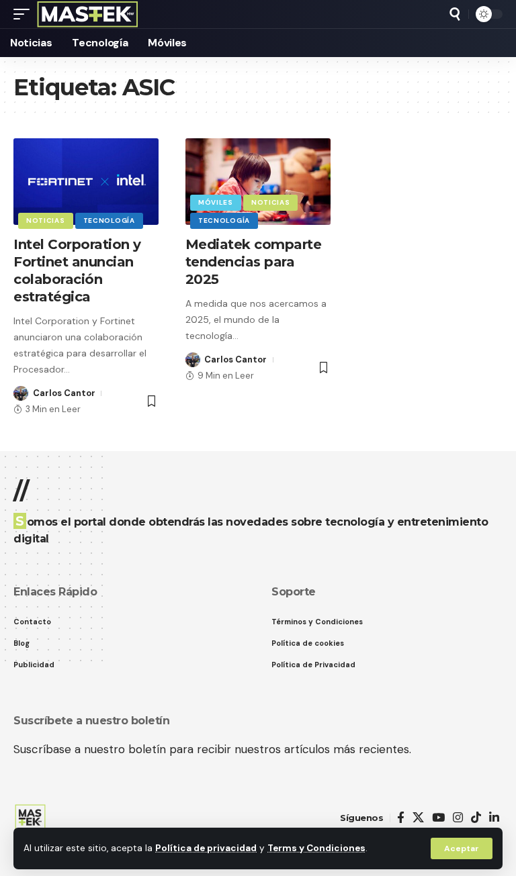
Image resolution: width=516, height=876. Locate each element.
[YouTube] (438, 818)
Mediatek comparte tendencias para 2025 (253, 261)
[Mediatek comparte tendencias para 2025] (258, 182)
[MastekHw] (87, 14)
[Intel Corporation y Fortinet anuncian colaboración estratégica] (86, 182)
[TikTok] (476, 818)
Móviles (215, 202)
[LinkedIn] (494, 818)
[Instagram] (457, 818)
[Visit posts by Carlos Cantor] (20, 393)
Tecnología (109, 220)
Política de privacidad (206, 848)
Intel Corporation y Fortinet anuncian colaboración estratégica (77, 270)
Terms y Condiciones (316, 848)
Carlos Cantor (64, 393)
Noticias (45, 220)
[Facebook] (401, 818)
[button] (461, 848)
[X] (418, 818)
